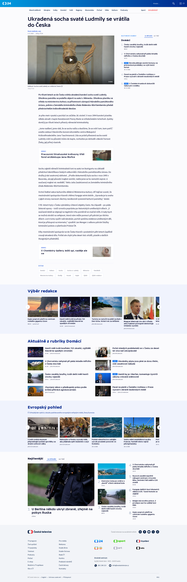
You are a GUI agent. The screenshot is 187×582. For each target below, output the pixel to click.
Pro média (62, 541)
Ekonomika (89, 10)
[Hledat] (173, 3)
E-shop (30, 562)
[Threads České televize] (157, 532)
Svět (71, 10)
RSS (158, 577)
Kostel (69, 275)
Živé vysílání (32, 544)
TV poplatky (32, 548)
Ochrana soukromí (55, 577)
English (44, 577)
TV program (32, 541)
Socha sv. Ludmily (73, 270)
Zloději (60, 275)
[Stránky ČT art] (118, 548)
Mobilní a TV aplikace (35, 565)
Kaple (77, 275)
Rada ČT (62, 555)
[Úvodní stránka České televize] (40, 532)
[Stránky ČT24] (98, 541)
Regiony (79, 10)
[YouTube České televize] (149, 532)
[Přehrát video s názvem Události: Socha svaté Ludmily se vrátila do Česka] (70, 60)
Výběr (85, 275)
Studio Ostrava (64, 551)
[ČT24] (7, 3)
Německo (86, 270)
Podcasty (124, 10)
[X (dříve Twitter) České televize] (153, 532)
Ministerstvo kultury (46, 275)
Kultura (115, 10)
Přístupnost (67, 577)
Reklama (62, 544)
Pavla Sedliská (32, 31)
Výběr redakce (97, 275)
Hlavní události (35, 10)
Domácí (63, 10)
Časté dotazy (64, 565)
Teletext (31, 551)
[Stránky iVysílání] (142, 541)
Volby (55, 10)
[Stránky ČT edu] (140, 548)
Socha (61, 270)
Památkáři (97, 270)
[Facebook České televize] (144, 532)
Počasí (99, 10)
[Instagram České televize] (140, 532)
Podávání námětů (65, 562)
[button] (71, 60)
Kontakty (62, 568)
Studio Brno (63, 548)
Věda (107, 10)
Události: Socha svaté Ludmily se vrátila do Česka (44, 86)
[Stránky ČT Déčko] (98, 548)
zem (39, 31)
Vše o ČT (31, 568)
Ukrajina (47, 10)
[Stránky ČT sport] (119, 541)
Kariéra (61, 558)
